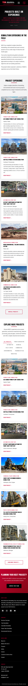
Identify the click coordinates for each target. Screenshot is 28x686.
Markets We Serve (5, 643)
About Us (3, 641)
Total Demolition (4, 623)
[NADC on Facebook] (2, 610)
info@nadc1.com (5, 677)
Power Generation (19, 341)
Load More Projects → (14, 562)
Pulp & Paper (9, 347)
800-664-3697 (4, 675)
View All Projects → (14, 312)
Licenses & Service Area (6, 654)
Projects (3, 646)
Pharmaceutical (19, 350)
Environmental (8, 350)
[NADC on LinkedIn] (10, 610)
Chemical (18, 344)
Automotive (10, 344)
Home (11, 25)
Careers (3, 652)
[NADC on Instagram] (6, 610)
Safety (2, 649)
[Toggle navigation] (18, 2)
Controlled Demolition (6, 625)
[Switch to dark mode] (24, 2)
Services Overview (5, 620)
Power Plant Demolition (6, 628)
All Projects (7, 341)
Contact (3, 657)
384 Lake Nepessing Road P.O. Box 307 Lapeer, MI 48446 (7, 669)
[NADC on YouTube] (14, 610)
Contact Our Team (14, 586)
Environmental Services (6, 631)
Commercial (19, 347)
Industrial (14, 353)
